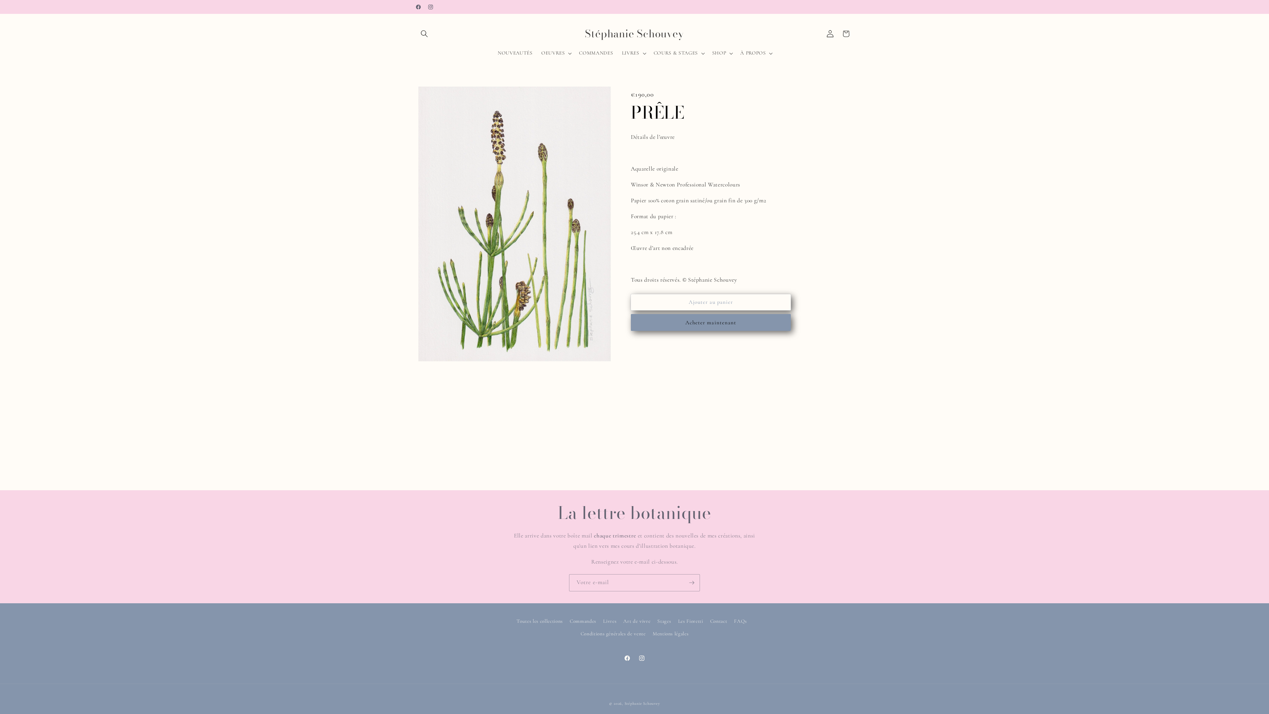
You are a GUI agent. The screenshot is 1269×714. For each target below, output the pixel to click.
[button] (424, 34)
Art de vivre (636, 621)
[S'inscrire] (692, 582)
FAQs (740, 621)
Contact (718, 621)
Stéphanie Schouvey (642, 703)
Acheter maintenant (711, 322)
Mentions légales (671, 634)
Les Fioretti (690, 621)
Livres (609, 621)
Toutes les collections (540, 621)
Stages (664, 621)
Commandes (583, 621)
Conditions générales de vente (613, 634)
